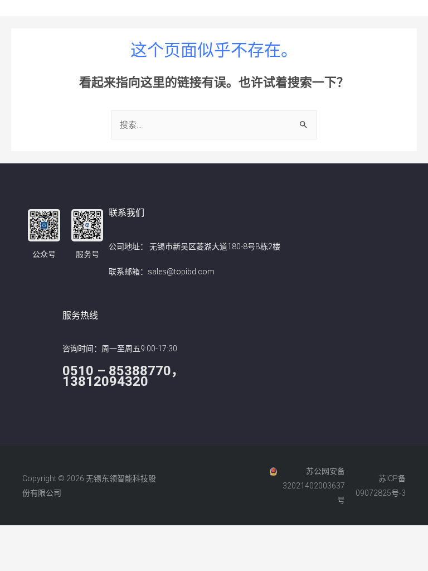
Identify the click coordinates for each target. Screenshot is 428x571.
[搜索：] (214, 125)
